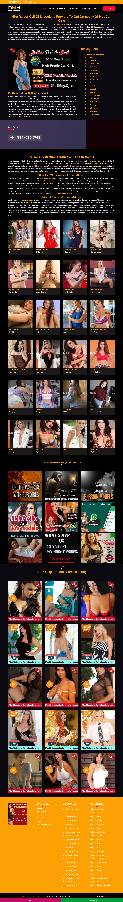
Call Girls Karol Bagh (90, 102)
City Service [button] (74, 8)
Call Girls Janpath (95, 847)
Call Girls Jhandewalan (97, 855)
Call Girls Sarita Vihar (91, 60)
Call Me (30, 900)
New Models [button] (86, 8)
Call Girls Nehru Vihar (70, 859)
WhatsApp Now (30, 2)
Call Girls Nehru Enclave (71, 855)
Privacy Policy (31, 896)
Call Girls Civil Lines (69, 882)
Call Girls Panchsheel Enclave (72, 836)
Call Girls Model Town (70, 847)
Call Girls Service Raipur (91, 64)
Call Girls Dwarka (89, 92)
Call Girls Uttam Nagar (91, 73)
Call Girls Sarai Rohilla (70, 870)
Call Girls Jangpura (96, 843)
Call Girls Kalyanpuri (96, 866)
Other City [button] (97, 8)
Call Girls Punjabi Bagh (97, 824)
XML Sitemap (21, 896)
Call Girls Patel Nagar (97, 809)
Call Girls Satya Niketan (97, 836)
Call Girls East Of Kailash (92, 95)
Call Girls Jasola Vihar (97, 851)
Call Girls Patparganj (96, 813)
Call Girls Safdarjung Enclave (94, 54)
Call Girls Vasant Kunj (91, 79)
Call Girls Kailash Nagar (98, 859)
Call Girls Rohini (95, 828)
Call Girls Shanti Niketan (71, 874)
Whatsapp (108, 8)
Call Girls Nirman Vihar (70, 863)
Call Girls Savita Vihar (97, 840)
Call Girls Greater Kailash (92, 98)
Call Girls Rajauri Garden (71, 840)
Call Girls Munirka (68, 813)
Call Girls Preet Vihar (97, 820)
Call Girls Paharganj (69, 820)
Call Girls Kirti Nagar (90, 105)
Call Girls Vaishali (89, 76)
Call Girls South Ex (90, 67)
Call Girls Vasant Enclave (71, 878)
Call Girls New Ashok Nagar (72, 832)
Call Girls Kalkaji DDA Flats (98, 878)
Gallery (51, 8)
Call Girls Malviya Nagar (91, 114)
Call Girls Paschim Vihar (70, 828)
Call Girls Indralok (96, 870)
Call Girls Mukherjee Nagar (71, 809)
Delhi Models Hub (109, 896)
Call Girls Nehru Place (70, 817)
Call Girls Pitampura (96, 817)
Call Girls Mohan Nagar (70, 851)
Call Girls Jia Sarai (96, 874)
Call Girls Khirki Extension (98, 882)
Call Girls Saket (88, 57)
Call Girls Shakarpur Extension (100, 886)
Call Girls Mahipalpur (90, 111)
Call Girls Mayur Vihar (91, 86)
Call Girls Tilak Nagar (90, 70)
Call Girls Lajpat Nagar (91, 108)
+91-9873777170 (14, 2)
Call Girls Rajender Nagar (71, 843)
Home (45, 8)
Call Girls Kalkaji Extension (98, 863)
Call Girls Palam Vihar (70, 824)
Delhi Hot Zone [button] (61, 8)
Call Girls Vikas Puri (90, 83)
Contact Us (11, 896)
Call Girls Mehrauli (90, 89)
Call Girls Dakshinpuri (70, 886)
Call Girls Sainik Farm (70, 866)
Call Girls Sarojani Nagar (98, 832)
